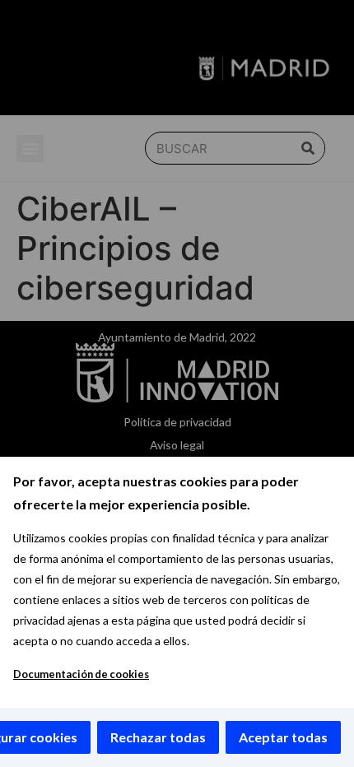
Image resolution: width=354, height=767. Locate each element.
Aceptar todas (283, 737)
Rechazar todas (158, 737)
